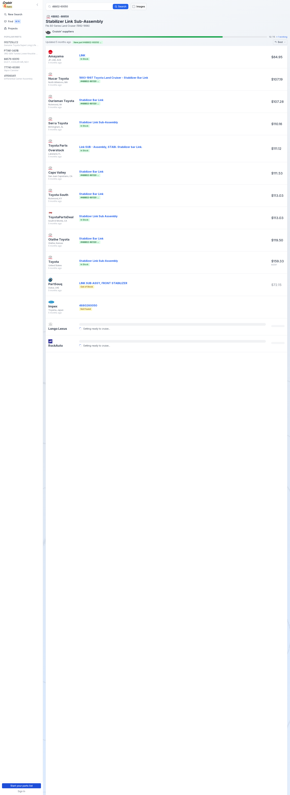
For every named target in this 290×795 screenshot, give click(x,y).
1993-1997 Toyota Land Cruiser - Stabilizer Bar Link (113, 77)
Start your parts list (21, 785)
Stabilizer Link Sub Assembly (98, 216)
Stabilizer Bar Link (91, 100)
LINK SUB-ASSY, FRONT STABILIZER (103, 283)
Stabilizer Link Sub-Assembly (98, 122)
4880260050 (88, 305)
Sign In (21, 791)
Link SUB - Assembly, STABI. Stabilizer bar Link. (110, 147)
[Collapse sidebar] (38, 4)
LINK (82, 55)
